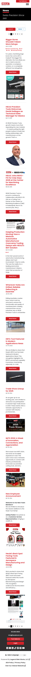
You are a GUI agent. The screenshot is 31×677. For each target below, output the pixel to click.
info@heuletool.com (15, 635)
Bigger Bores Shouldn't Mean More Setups (13, 42)
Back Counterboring (12, 48)
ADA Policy (10, 662)
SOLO (9, 50)
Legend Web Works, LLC (19, 659)
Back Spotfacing (17, 50)
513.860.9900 (15, 632)
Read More (12, 72)
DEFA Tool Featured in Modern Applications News (15, 341)
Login (15, 643)
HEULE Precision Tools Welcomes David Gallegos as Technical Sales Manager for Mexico (15, 111)
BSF (21, 48)
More (20, 29)
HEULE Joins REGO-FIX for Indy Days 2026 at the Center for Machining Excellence (14, 180)
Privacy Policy (20, 662)
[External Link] (6, 4)
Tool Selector (23, 1)
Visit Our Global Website (14, 666)
